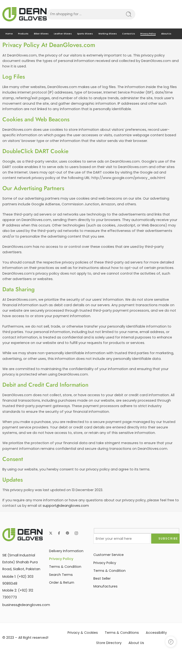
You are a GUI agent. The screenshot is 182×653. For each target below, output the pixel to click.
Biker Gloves (41, 33)
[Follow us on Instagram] (76, 533)
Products (23, 33)
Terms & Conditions (122, 632)
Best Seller (102, 578)
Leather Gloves (63, 33)
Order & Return (61, 582)
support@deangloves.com (66, 505)
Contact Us (128, 33)
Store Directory (109, 642)
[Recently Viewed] (170, 641)
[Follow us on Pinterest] (67, 533)
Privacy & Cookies (83, 632)
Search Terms (61, 574)
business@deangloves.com (26, 604)
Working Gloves (107, 33)
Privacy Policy (148, 33)
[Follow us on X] (50, 533)
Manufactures (105, 586)
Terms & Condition (65, 566)
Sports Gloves (85, 33)
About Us (166, 33)
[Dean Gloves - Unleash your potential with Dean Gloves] (24, 14)
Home (9, 33)
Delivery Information (66, 551)
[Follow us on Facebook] (59, 533)
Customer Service (108, 554)
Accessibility (156, 632)
